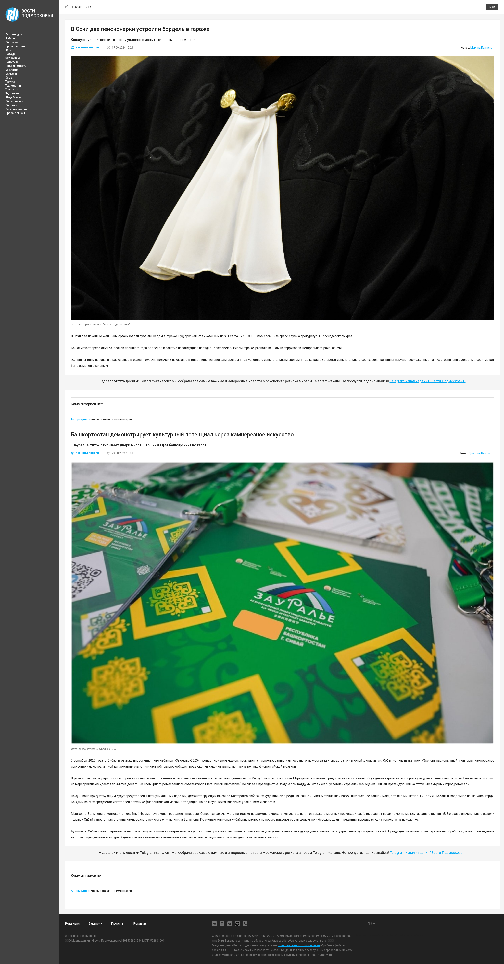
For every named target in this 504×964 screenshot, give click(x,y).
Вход (492, 6)
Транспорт (12, 89)
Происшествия (15, 46)
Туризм (10, 81)
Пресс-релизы (15, 113)
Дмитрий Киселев (480, 453)
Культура (11, 73)
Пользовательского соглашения (299, 945)
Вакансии (95, 923)
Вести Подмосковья (29, 14)
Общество (12, 42)
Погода (10, 54)
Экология (11, 69)
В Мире (10, 38)
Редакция (72, 923)
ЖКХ (8, 50)
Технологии (13, 85)
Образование (14, 101)
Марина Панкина (481, 47)
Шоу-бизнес (13, 97)
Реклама (139, 923)
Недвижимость (15, 65)
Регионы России (16, 109)
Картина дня (13, 34)
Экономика (13, 58)
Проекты (117, 923)
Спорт (9, 77)
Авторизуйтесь (81, 419)
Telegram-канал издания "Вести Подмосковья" (428, 381)
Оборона (11, 105)
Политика (12, 62)
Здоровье (12, 93)
